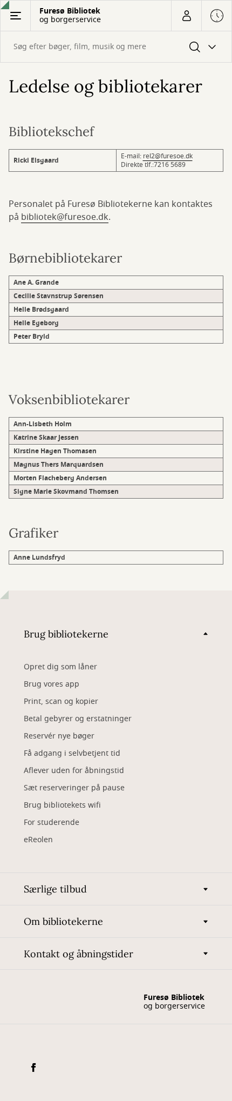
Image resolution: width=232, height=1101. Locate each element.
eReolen (38, 839)
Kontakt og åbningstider (78, 954)
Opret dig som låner (60, 667)
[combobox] (116, 46)
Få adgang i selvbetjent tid (72, 753)
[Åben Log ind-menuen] (186, 16)
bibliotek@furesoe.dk (64, 217)
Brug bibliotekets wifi (62, 805)
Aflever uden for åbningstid (74, 770)
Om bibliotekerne (63, 921)
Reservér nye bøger (59, 736)
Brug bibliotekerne (66, 634)
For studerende (51, 822)
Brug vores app (51, 684)
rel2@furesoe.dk (168, 156)
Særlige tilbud (55, 889)
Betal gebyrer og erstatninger (78, 718)
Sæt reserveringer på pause (74, 788)
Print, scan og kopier (61, 701)
